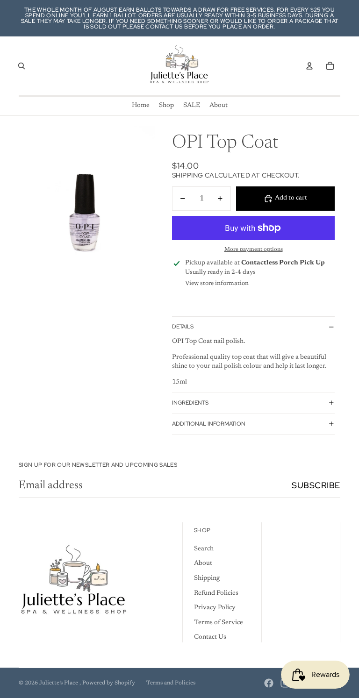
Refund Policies (216, 593)
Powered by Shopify (108, 683)
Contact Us (210, 637)
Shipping (207, 578)
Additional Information (208, 423)
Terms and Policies (170, 683)
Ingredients (190, 402)
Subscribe (316, 485)
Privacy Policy (215, 608)
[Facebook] (268, 683)
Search (204, 549)
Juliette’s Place (59, 683)
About (203, 563)
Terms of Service (218, 623)
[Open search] (21, 66)
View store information (217, 283)
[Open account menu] (309, 66)
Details (183, 326)
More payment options (253, 249)
